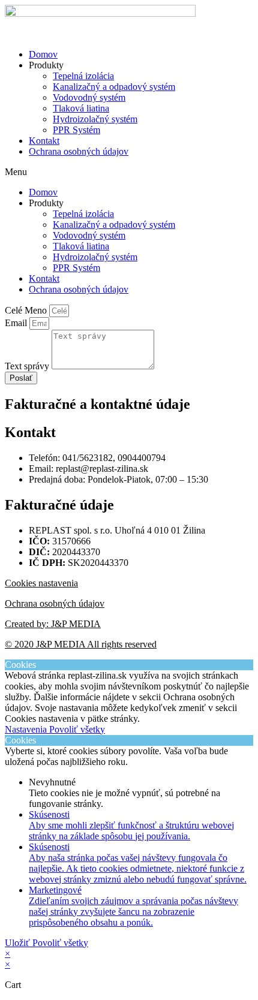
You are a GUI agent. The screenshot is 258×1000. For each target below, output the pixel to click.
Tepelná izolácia (83, 76)
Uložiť (18, 943)
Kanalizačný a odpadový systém (114, 87)
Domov (43, 54)
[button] (129, 172)
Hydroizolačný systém (95, 119)
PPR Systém (76, 130)
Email (17, 323)
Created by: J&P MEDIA (53, 624)
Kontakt (44, 140)
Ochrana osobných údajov (78, 151)
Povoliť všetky (77, 729)
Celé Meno (27, 310)
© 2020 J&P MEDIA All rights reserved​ (81, 644)
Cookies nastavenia (41, 583)
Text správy (28, 366)
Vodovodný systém (89, 97)
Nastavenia (27, 729)
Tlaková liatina (81, 108)
